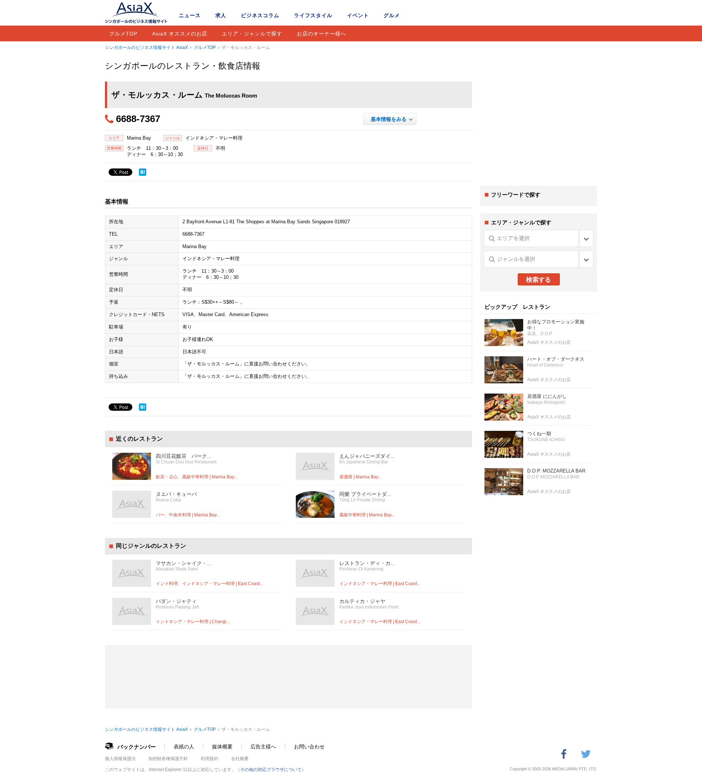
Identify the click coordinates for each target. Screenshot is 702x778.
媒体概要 (222, 746)
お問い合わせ (309, 746)
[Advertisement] (538, 123)
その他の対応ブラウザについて (271, 769)
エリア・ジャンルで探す (252, 34)
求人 (220, 15)
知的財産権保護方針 (168, 758)
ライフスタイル (313, 15)
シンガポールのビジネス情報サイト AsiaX (146, 47)
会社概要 (240, 758)
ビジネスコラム (260, 15)
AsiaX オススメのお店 (179, 34)
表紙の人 (184, 746)
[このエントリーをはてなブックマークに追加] (142, 172)
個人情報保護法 (120, 758)
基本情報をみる (390, 119)
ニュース (190, 15)
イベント (358, 15)
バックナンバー (136, 747)
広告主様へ (263, 746)
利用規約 (209, 758)
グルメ (392, 15)
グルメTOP (123, 34)
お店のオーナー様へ (321, 34)
